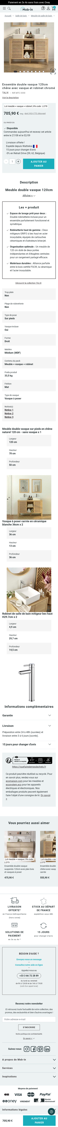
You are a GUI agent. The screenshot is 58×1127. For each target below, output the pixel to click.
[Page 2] (20, 71)
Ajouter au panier (39, 163)
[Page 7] (39, 71)
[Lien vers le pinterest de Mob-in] (40, 1049)
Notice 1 (9, 410)
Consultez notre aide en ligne (29, 965)
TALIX (5, 92)
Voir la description (10, 97)
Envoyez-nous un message (29, 959)
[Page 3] (24, 71)
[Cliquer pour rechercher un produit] (9, 8)
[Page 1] (15, 71)
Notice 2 (9, 413)
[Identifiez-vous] (48, 8)
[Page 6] (36, 71)
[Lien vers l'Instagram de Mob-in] (27, 1049)
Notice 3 (9, 417)
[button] (29, 716)
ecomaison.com (14, 781)
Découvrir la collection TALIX (28, 283)
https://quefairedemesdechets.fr (29, 766)
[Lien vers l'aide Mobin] (43, 8)
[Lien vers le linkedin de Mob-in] (47, 1049)
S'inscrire (29, 1027)
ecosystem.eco (13, 784)
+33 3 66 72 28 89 (29, 975)
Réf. (14, 93)
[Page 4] (28, 71)
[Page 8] (43, 71)
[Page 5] (32, 71)
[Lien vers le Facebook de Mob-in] (34, 1049)
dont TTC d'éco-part (35, 113)
